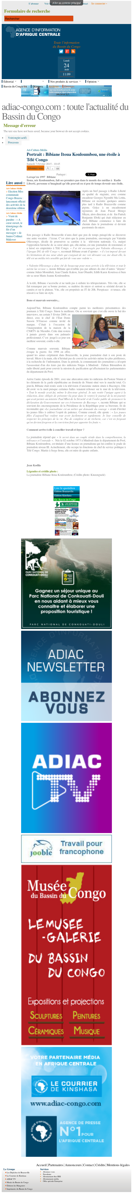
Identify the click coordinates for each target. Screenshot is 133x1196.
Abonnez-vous (49, 1171)
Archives (53, 86)
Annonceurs (73, 1165)
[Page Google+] (66, 52)
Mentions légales (118, 1165)
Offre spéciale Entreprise (53, 1181)
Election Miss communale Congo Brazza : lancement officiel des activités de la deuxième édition (15, 200)
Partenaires (55, 1165)
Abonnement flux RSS (52, 1176)
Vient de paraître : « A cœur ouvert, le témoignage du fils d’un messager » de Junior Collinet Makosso (14, 227)
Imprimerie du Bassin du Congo (20, 1189)
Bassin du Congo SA (15, 86)
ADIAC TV (11, 1179)
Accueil (41, 1165)
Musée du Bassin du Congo (18, 1182)
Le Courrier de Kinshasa (16, 1175)
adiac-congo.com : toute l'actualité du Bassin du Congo (65, 111)
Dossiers (69, 86)
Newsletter (47, 1174)
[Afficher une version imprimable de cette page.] (58, 168)
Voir (17, 137)
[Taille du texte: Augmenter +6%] (48, 168)
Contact (88, 1165)
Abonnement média (51, 1179)
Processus (13, 142)
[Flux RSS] (72, 52)
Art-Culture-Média (14, 188)
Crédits (100, 1165)
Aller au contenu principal (66, 2)
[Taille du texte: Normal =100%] (52, 168)
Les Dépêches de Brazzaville (18, 1172)
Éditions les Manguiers (16, 1185)
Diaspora (38, 86)
